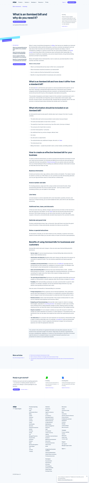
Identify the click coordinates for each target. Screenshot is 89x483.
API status (47, 464)
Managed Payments (33, 436)
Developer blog (48, 471)
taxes (60, 140)
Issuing (30, 432)
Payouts (31, 441)
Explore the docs (65, 387)
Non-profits (47, 441)
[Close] (86, 476)
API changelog (48, 466)
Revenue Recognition (33, 444)
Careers (63, 433)
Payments (31, 439)
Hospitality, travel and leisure (51, 436)
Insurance (47, 437)
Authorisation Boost (33, 412)
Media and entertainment (50, 439)
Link (30, 434)
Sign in (63, 2)
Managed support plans (67, 445)
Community (64, 413)
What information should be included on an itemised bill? (19, 53)
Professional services (50, 442)
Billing (30, 413)
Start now (16, 389)
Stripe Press (64, 437)
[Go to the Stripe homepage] (14, 407)
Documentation (48, 460)
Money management (49, 425)
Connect (31, 420)
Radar (30, 442)
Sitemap (63, 423)
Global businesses (49, 420)
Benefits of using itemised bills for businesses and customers (20, 60)
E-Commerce (48, 415)
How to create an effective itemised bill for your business (19, 56)
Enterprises (47, 408)
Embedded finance (49, 417)
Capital (30, 415)
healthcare (61, 263)
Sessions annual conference (68, 415)
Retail (46, 446)
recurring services (49, 303)
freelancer (59, 319)
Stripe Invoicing (51, 162)
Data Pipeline (32, 424)
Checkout (31, 417)
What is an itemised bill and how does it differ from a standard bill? (20, 49)
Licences (64, 422)
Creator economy (49, 432)
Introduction (15, 45)
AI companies (48, 431)
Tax (30, 448)
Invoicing (25, 6)
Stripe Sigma (31, 446)
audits (72, 279)
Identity (30, 429)
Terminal (31, 449)
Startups (47, 410)
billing (53, 45)
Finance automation (49, 419)
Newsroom (64, 435)
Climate (30, 419)
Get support (64, 443)
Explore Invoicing (49, 387)
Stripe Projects (48, 469)
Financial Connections (33, 427)
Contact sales (71, 2)
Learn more (64, 26)
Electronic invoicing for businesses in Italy (40, 355)
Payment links (32, 437)
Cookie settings (65, 425)
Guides (63, 408)
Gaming (47, 434)
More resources (17, 6)
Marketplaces (48, 424)
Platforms (47, 427)
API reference (48, 462)
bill (36, 87)
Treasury (31, 451)
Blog (63, 412)
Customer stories (65, 410)
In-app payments (49, 422)
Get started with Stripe (19, 21)
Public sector (48, 444)
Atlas (30, 410)
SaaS (46, 429)
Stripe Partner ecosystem (50, 454)
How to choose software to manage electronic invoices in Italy (44, 356)
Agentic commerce (49, 412)
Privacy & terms (65, 417)
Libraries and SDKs (49, 467)
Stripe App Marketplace (50, 452)
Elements (31, 425)
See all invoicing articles (18, 357)
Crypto (30, 422)
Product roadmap (65, 432)
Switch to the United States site (65, 480)
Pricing (46, 2)
